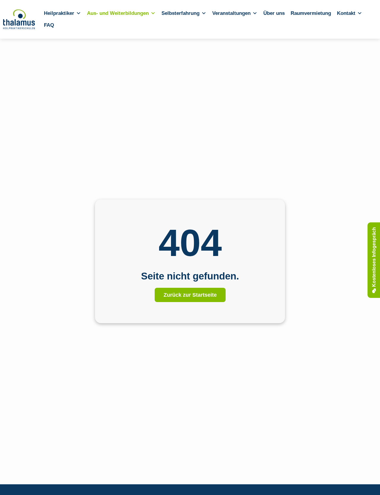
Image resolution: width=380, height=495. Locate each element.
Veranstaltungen (231, 13)
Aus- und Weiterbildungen (118, 13)
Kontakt (346, 13)
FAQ (49, 25)
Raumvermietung (311, 13)
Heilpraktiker (59, 13)
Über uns (274, 13)
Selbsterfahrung (181, 13)
